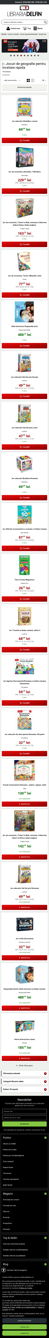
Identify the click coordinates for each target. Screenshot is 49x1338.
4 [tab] (21, 55)
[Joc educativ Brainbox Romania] (24, 474)
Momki (24, 1043)
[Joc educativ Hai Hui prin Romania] (24, 884)
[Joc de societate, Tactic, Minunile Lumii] (24, 271)
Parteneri (6, 1229)
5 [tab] (24, 55)
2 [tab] (14, 55)
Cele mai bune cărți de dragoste (15, 1270)
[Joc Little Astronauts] (24, 934)
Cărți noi (6, 1211)
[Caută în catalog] (45, 22)
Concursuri (7, 1173)
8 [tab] (35, 55)
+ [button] (45, 1073)
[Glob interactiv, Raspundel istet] (24, 322)
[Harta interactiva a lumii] (24, 1035)
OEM (24, 788)
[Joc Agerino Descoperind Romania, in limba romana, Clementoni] (24, 676)
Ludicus (24, 381)
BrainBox (24, 125)
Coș (28, 27)
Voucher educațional (11, 1179)
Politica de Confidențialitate (26, 1307)
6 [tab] (28, 55)
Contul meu (15, 28)
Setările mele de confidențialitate (15, 1250)
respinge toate (24, 1327)
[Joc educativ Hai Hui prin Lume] (24, 423)
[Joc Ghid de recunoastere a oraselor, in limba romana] (24, 524)
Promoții (6, 1217)
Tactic (24, 279)
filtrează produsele (24, 87)
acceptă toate (24, 1333)
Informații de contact (11, 1200)
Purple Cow (24, 583)
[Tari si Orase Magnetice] (24, 575)
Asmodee (24, 175)
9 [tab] (38, 55)
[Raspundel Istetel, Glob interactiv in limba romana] (24, 984)
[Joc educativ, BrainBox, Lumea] (24, 116)
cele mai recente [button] (10, 80)
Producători (7, 1223)
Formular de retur (9, 1206)
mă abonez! (24, 1124)
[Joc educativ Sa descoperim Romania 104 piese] (24, 730)
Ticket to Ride (24, 229)
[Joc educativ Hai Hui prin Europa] (24, 372)
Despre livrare (8, 1167)
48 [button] (43, 80)
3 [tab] (18, 55)
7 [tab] (31, 55)
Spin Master (24, 533)
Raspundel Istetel (24, 330)
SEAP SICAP (7, 1185)
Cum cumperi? (8, 1161)
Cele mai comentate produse (14, 1244)
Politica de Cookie (25, 1288)
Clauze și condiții (9, 1144)
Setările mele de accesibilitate (14, 1256)
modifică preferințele (24, 1320)
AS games (24, 687)
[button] (38, 28)
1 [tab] (11, 55)
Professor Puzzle (24, 942)
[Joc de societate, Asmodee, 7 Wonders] (24, 167)
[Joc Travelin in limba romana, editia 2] (24, 626)
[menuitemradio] (33, 80)
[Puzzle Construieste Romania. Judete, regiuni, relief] (24, 780)
